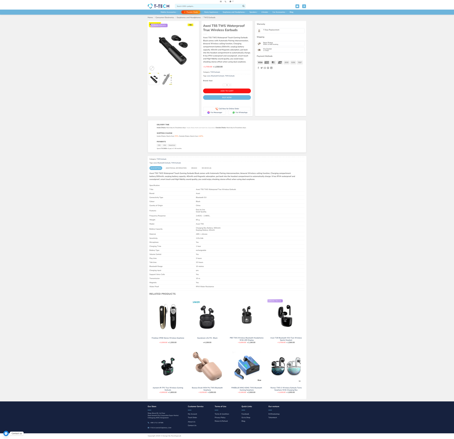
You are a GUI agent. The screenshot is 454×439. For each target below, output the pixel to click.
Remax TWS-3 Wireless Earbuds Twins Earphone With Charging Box (286, 389)
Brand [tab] (194, 168)
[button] (297, 6)
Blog (291, 12)
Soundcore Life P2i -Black (207, 338)
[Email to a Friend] (265, 68)
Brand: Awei (207, 81)
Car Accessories (279, 12)
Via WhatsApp (241, 112)
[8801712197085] (231, 1)
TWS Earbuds (209, 17)
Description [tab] (156, 168)
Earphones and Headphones (234, 12)
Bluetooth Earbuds (217, 76)
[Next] (194, 47)
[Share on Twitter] (262, 68)
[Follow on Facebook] (233, 1)
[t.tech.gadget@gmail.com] (221, 1)
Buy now (227, 97)
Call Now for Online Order (229, 108)
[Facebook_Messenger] (6, 433)
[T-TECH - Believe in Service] (159, 6)
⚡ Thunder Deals (191, 12)
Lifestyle (264, 12)
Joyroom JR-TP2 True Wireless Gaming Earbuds (168, 389)
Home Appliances (211, 12)
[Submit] (243, 6)
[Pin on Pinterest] (268, 68)
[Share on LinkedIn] (271, 68)
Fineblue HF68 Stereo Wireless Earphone (168, 338)
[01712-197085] (226, 1)
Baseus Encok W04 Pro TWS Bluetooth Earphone (207, 389)
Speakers (253, 12)
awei (208, 76)
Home (150, 17)
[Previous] (153, 47)
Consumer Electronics (164, 17)
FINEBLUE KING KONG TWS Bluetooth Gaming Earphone (246, 389)
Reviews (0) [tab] (206, 168)
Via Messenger (216, 112)
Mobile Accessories (168, 12)
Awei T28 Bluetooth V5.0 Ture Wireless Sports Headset (286, 339)
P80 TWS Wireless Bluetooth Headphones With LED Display (247, 339)
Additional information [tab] (176, 168)
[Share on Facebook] (258, 68)
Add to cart (226, 91)
